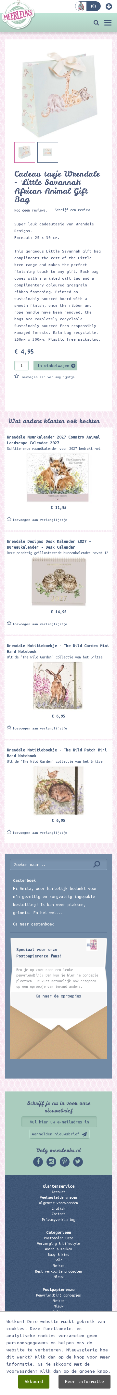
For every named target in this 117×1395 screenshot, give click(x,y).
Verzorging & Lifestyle (58, 1243)
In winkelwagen (53, 365)
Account (58, 1192)
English (58, 1208)
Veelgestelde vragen (58, 1197)
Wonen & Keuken (58, 1249)
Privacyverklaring (58, 1220)
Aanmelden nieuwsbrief (56, 1134)
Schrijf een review (72, 210)
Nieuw (58, 1277)
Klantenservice (58, 1186)
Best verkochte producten (58, 1271)
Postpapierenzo (58, 1289)
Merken (58, 1265)
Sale (58, 1260)
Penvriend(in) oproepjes (58, 1295)
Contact (58, 1214)
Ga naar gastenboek (33, 924)
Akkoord (34, 1381)
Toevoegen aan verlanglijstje (47, 377)
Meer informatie (84, 1381)
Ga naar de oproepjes (58, 996)
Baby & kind (58, 1254)
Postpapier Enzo (58, 1238)
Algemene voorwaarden (58, 1203)
